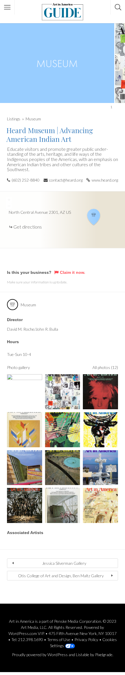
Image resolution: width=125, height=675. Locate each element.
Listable (82, 654)
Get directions (27, 226)
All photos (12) (105, 367)
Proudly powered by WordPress (40, 654)
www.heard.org (105, 180)
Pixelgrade (103, 654)
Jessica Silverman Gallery (64, 563)
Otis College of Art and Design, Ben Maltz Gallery (61, 575)
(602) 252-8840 (26, 180)
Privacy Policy (86, 639)
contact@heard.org (66, 180)
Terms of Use (58, 639)
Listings (13, 118)
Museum (33, 118)
